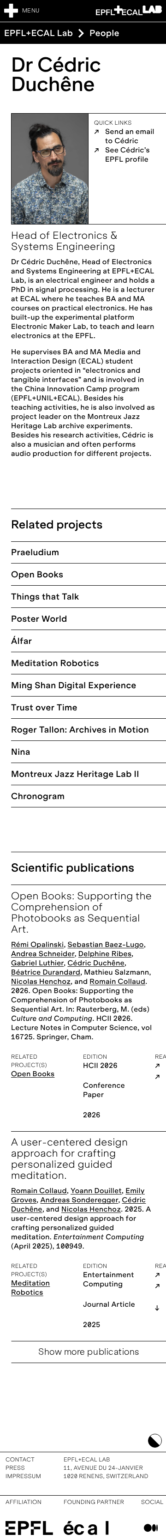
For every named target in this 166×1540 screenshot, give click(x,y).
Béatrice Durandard (45, 972)
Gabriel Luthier (37, 963)
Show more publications (88, 1352)
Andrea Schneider (43, 954)
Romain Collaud (117, 981)
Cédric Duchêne (96, 963)
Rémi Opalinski (37, 944)
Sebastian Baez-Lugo (106, 944)
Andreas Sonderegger (80, 1200)
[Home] (129, 10)
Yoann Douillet (96, 1191)
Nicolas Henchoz (41, 981)
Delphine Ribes (105, 954)
